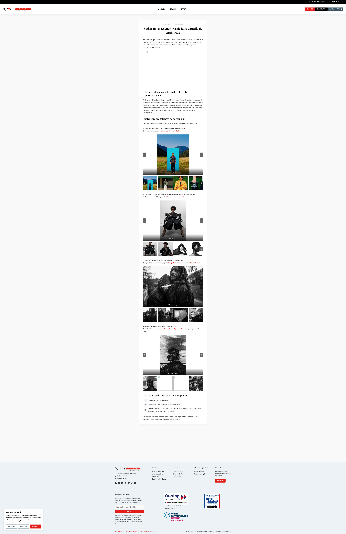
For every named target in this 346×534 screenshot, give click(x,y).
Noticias (180, 24)
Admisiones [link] (310, 9)
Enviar (129, 511)
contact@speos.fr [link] (121, 479)
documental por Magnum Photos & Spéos (184, 263)
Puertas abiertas (334, 9)
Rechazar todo (23, 526)
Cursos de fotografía (149, 531)
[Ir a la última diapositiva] (144, 155)
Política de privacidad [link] (126, 531)
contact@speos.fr (323, 1)
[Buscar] (342, 2)
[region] (23, 519)
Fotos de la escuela (158, 471)
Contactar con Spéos (200, 474)
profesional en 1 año (169, 131)
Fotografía (175, 24)
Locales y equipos (157, 474)
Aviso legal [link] (118, 531)
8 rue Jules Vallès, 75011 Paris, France (126, 473)
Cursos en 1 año (178, 471)
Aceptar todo (35, 526)
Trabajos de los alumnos (159, 479)
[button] (173, 154)
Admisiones (220, 481)
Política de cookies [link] (138, 531)
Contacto (183, 9)
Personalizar (11, 526)
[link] (116, 483)
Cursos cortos (177, 476)
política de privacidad (138, 523)
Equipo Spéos (156, 476)
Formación (172, 9)
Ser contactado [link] (321, 9)
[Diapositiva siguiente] (201, 155)
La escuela (161, 9)
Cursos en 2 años (178, 474)
